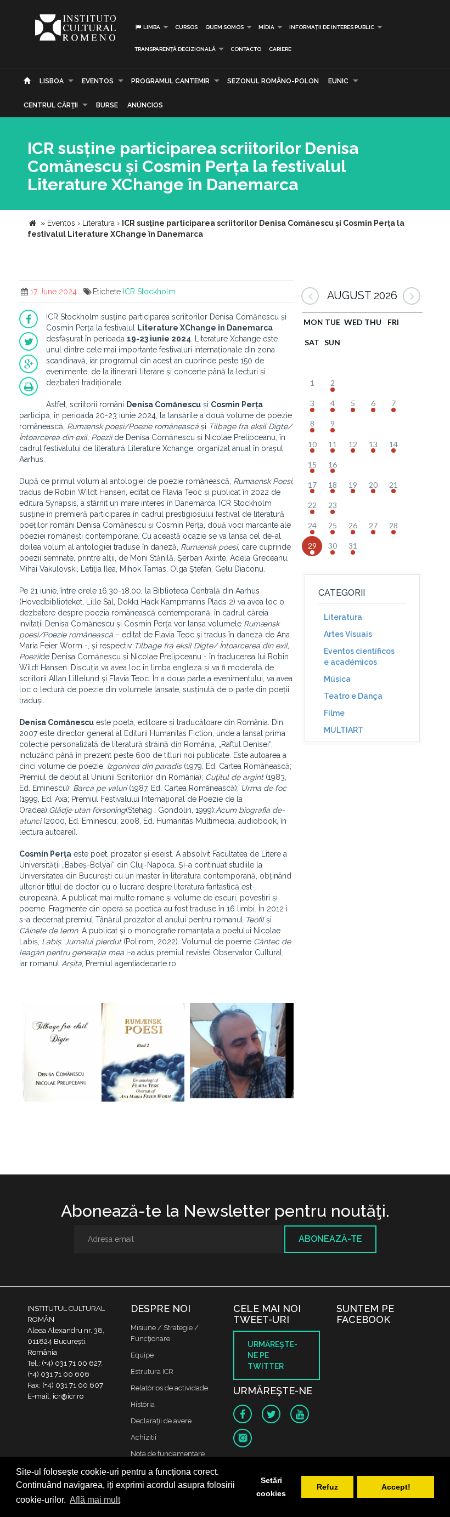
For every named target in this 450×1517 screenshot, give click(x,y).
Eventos (98, 81)
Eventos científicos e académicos (359, 656)
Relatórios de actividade (169, 1388)
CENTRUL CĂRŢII (51, 105)
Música (337, 679)
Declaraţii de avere (161, 1421)
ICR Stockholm (149, 291)
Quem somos (224, 27)
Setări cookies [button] (271, 1487)
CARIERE (280, 49)
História (143, 1404)
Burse (107, 105)
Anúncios (145, 105)
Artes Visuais (348, 634)
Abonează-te (330, 1239)
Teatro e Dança (353, 696)
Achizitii (143, 1437)
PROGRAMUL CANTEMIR (170, 81)
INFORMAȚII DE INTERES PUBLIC (331, 27)
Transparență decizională (175, 49)
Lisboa (52, 81)
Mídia (266, 27)
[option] (59, 1053)
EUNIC (338, 81)
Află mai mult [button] (95, 1499)
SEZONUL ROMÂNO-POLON (273, 81)
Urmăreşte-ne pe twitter (272, 1355)
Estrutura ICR (152, 1371)
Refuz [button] (327, 1486)
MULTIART (343, 730)
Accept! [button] (395, 1486)
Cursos (186, 27)
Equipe (142, 1355)
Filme (334, 713)
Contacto (245, 49)
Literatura (343, 617)
